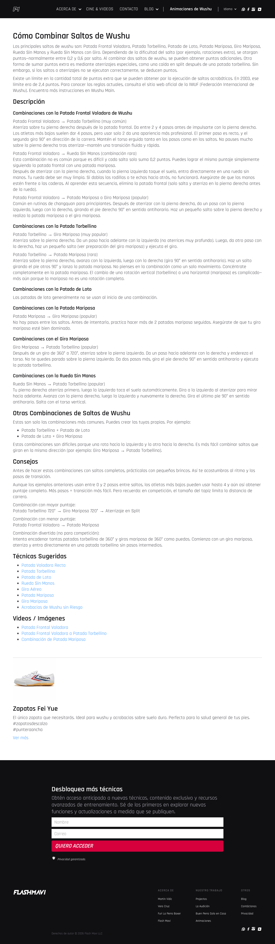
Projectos (201, 899)
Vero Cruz (164, 906)
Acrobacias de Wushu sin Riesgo (51, 607)
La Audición (202, 906)
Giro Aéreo (31, 589)
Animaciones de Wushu (191, 9)
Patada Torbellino (38, 571)
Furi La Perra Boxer (169, 913)
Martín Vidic (165, 899)
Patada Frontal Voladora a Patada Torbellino (64, 634)
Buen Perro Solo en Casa (211, 913)
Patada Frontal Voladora (44, 628)
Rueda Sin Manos (37, 583)
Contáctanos (249, 906)
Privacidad (247, 913)
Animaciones (203, 921)
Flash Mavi (164, 921)
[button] (69, 9)
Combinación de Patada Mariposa (53, 640)
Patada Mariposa (37, 595)
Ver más (20, 738)
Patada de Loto (36, 577)
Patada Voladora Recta (43, 565)
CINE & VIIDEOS (99, 9)
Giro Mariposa (34, 601)
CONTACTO (129, 9)
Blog (243, 899)
